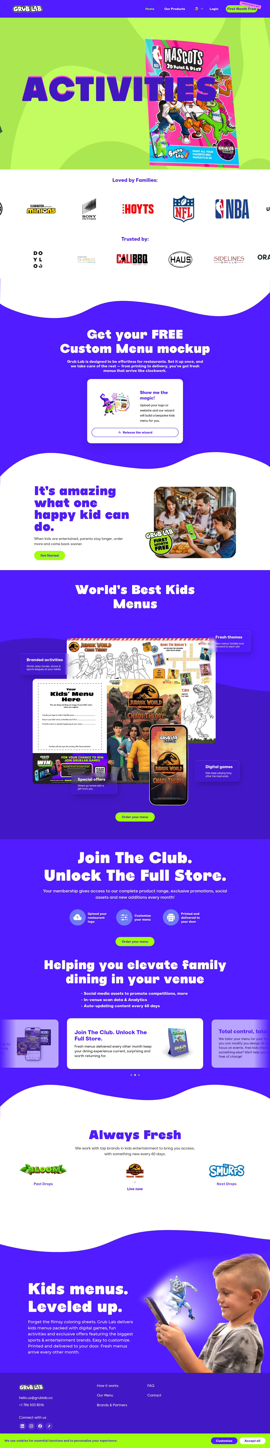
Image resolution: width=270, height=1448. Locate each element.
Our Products (174, 9)
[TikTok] (49, 1426)
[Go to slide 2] (135, 1075)
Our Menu (105, 1395)
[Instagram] (31, 1426)
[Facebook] (40, 1426)
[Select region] (197, 9)
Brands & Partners (112, 1405)
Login (214, 9)
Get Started (50, 555)
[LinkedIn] (22, 1426)
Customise (224, 1441)
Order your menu (135, 817)
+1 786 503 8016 (31, 1404)
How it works (108, 1385)
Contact (154, 1395)
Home (149, 9)
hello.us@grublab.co (35, 1397)
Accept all (252, 1441)
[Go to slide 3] (139, 1075)
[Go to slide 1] (131, 1075)
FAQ (150, 1385)
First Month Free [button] (241, 8)
